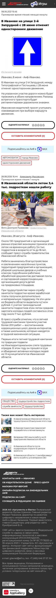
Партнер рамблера (27, 584)
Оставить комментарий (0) (28, 136)
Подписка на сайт (13, 497)
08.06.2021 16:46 (9, 11)
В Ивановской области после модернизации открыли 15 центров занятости (29, 448)
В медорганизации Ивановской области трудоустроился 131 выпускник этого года (32, 420)
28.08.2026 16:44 (9, 176)
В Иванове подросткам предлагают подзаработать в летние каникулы (30, 429)
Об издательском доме (17, 482)
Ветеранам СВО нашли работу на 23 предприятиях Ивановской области (30, 438)
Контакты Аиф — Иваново (18, 478)
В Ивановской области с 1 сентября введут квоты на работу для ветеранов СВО (33, 456)
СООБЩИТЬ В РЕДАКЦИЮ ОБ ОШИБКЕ (23, 501)
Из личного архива (11, 72)
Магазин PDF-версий (15, 486)
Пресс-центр (41, 482)
